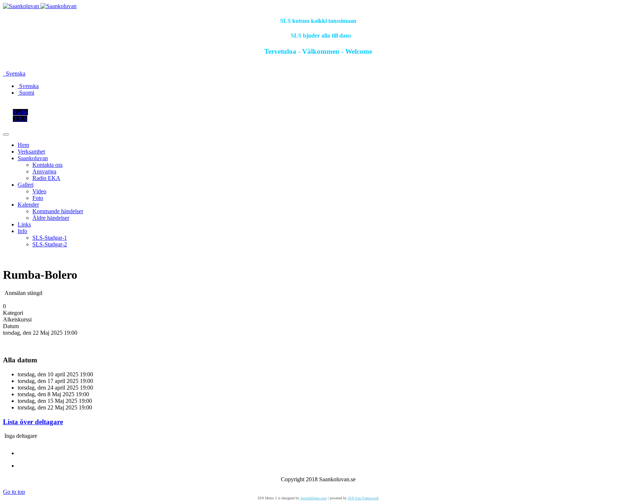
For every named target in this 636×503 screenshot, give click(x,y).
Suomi (26, 92)
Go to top (14, 492)
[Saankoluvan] (40, 6)
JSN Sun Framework (363, 498)
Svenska (14, 73)
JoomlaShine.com (313, 498)
